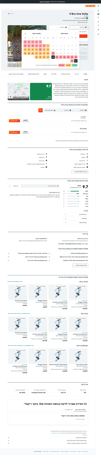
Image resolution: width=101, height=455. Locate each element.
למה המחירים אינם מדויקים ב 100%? (76, 443)
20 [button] (60, 53)
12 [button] (64, 49)
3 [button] (32, 42)
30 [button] (76, 61)
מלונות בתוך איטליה (65, 451)
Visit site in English (44, 1)
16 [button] (75, 53)
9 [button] (36, 46)
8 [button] (40, 46)
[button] (1, 1)
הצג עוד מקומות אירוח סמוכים (15, 281)
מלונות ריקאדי (46, 451)
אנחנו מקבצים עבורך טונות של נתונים (76, 440)
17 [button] (72, 53)
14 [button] (57, 49)
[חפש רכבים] (98, 17)
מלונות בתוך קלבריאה (54, 451)
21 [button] (57, 53)
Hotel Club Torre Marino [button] (21, 300)
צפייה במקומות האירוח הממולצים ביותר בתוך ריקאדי (21, 345)
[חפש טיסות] (98, 10)
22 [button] (53, 53)
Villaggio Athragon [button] (82, 302)
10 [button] (72, 49)
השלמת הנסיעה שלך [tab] (80, 409)
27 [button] (60, 57)
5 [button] (64, 46)
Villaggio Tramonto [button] (42, 300)
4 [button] (68, 46)
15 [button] (53, 49)
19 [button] (64, 53)
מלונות (79, 451)
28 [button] (57, 57)
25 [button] (68, 57)
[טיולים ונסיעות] (98, 29)
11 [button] (68, 49)
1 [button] (40, 42)
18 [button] (68, 53)
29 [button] (53, 57)
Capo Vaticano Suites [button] (81, 364)
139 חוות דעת (78, 18)
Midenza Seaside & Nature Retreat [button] (58, 364)
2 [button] (36, 42)
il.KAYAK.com (85, 451)
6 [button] (60, 46)
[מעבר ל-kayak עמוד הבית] (90, 6)
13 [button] (60, 49)
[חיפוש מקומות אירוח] (98, 14)
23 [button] (76, 57)
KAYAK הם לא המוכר (81, 437)
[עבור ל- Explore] (98, 21)
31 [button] (72, 61)
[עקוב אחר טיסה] (98, 25)
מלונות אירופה (73, 451)
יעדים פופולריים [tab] (69, 409)
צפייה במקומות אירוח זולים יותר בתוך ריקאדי (19, 313)
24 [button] (72, 57)
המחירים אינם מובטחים (56, 433)
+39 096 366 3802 (83, 22)
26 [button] (64, 57)
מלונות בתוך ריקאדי (80, 419)
